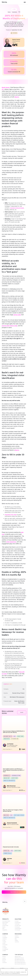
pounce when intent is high (9, 325)
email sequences (11, 541)
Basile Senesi (5, 87)
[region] (14, 972)
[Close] (26, 970)
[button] (24, 2)
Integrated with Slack (11, 514)
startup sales (17, 314)
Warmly (16, 97)
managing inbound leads (17, 208)
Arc (3, 89)
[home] (4, 2)
